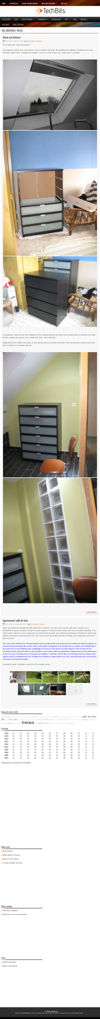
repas (22, 719)
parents (14, 723)
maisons (84, 19)
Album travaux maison (30, 3)
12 (93, 739)
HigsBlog (54, 1011)
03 (28, 733)
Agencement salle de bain (15, 620)
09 (71, 736)
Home (3, 3)
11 (86, 744)
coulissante (62, 717)
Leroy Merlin (58, 719)
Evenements (43, 19)
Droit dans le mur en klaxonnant (15, 914)
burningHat (27, 763)
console (71, 719)
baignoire (45, 717)
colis (6, 719)
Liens (75, 19)
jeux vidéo (78, 719)
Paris (40, 717)
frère (56, 717)
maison (47, 723)
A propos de (13, 3)
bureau (73, 717)
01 (13, 733)
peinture (24, 717)
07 (57, 739)
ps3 (63, 723)
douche (71, 723)
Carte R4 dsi (64, 1013)
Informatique (56, 19)
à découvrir (6, 19)
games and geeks (9, 962)
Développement (28, 19)
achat (40, 723)
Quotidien (5, 24)
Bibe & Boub (7, 851)
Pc (19, 720)
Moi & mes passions (49, 3)
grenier (43, 720)
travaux (28, 722)
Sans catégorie (18, 24)
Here (70, 1013)
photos (19, 723)
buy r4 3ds (48, 1013)
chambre (31, 717)
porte (51, 723)
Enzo (36, 717)
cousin (20, 717)
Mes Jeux (64, 3)
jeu (3, 719)
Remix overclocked (10, 966)
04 (35, 733)
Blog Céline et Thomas (11, 855)
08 (64, 739)
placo (9, 723)
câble (66, 723)
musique (78, 717)
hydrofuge (92, 719)
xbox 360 (13, 719)
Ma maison (31, 41)
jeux (67, 19)
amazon (51, 717)
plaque (68, 717)
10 (79, 744)
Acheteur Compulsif (10, 910)
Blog (16, 19)
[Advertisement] (50, 784)
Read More (91, 612)
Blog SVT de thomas (11, 859)
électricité (14, 717)
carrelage (85, 720)
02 (21, 733)
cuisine (37, 720)
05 (42, 742)
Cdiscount (31, 719)
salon (26, 719)
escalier (3, 723)
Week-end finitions (12, 37)
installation (65, 719)
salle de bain (89, 716)
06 (50, 739)
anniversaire (58, 723)
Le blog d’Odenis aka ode (12, 863)
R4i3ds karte (79, 1013)
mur (52, 720)
